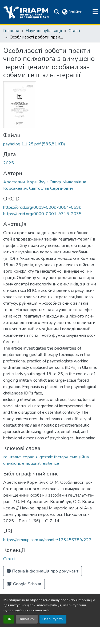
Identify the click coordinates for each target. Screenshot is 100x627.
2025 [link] (8, 163)
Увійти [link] (75, 12)
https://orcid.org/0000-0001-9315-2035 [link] (42, 214)
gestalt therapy (53, 457)
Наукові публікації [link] (44, 31)
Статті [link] (74, 31)
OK (8, 619)
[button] (26, 12)
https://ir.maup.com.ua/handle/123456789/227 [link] (47, 540)
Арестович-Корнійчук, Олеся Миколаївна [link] (44, 182)
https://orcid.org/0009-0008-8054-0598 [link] (42, 207)
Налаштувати (52, 619)
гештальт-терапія (20, 457)
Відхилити (27, 619)
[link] (50, 144)
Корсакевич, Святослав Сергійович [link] (38, 188)
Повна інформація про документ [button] (44, 571)
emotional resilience (40, 463)
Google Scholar (26, 584)
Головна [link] (11, 31)
